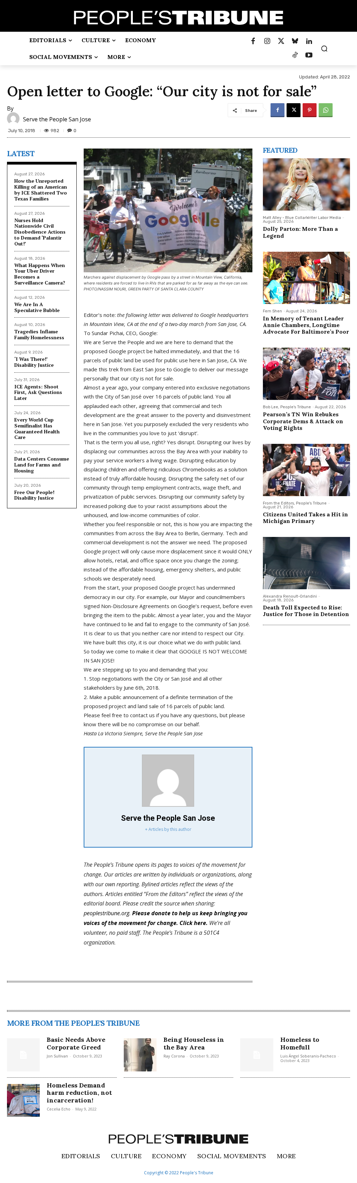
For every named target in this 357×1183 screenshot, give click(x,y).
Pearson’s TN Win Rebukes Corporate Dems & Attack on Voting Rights (303, 421)
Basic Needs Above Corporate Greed (76, 1043)
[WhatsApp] (326, 110)
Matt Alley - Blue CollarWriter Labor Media (302, 217)
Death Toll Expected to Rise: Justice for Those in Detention (306, 610)
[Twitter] (281, 41)
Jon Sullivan (57, 1056)
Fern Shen (272, 311)
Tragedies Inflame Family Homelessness (39, 334)
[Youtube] (309, 55)
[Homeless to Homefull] (256, 1054)
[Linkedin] (309, 41)
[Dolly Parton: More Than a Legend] (306, 184)
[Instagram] (267, 41)
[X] (294, 110)
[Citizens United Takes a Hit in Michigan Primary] (306, 470)
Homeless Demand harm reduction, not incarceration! (79, 1092)
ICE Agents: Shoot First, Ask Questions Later (38, 392)
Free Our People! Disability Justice (34, 495)
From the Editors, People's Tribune (295, 503)
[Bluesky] (295, 41)
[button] (324, 48)
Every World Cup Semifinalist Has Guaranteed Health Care (37, 428)
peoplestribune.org (106, 913)
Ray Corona (174, 1056)
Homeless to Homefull (299, 1043)
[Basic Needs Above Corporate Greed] (23, 1054)
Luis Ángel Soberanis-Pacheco (308, 1056)
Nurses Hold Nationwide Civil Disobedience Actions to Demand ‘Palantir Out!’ (40, 232)
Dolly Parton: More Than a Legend (300, 232)
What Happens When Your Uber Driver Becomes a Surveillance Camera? (39, 274)
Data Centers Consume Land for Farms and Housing (41, 464)
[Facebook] (253, 41)
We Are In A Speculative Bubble (37, 307)
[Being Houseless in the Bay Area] (140, 1054)
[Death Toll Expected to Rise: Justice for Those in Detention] (306, 563)
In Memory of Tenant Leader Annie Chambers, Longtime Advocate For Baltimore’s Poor (306, 325)
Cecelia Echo (58, 1109)
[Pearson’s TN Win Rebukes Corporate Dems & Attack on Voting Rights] (306, 374)
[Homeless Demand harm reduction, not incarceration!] (23, 1100)
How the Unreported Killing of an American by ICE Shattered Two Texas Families (40, 189)
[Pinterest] (310, 110)
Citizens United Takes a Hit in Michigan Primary (305, 517)
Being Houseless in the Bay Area (194, 1043)
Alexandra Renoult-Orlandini (290, 596)
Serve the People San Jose (57, 119)
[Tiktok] (295, 55)
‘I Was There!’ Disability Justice (34, 362)
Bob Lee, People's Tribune (287, 407)
